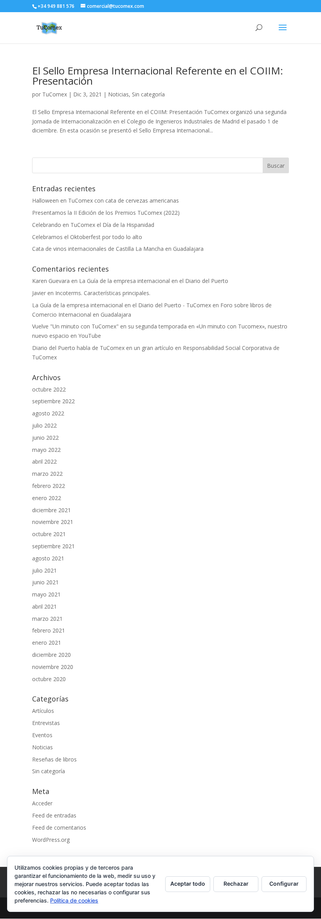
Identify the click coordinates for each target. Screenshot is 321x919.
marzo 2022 (47, 473)
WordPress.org (51, 839)
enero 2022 (46, 498)
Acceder (42, 803)
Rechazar (236, 883)
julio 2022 (44, 425)
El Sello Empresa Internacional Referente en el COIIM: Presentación (157, 75)
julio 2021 (44, 570)
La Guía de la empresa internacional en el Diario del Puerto (153, 281)
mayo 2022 (46, 449)
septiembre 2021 (53, 546)
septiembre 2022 (53, 401)
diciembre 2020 (51, 654)
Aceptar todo (187, 883)
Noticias (118, 94)
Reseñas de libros (54, 759)
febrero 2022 (48, 485)
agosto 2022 (48, 413)
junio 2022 (45, 437)
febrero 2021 (48, 630)
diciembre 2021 (51, 510)
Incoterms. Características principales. (102, 293)
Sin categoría (148, 94)
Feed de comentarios (59, 827)
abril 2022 (44, 461)
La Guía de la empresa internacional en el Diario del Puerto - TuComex (121, 305)
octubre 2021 (49, 534)
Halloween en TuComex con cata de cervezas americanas (105, 200)
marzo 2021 (47, 618)
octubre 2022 (49, 389)
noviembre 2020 (52, 667)
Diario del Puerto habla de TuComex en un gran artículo (102, 348)
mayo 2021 (46, 594)
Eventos (42, 735)
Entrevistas (46, 723)
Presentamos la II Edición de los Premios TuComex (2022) (106, 212)
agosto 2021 (48, 558)
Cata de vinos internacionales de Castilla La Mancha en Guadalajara (118, 248)
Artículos (43, 710)
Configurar (284, 883)
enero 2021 (46, 642)
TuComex (54, 94)
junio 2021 (45, 582)
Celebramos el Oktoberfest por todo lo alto (87, 237)
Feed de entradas (54, 815)
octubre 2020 (49, 679)
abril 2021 (44, 606)
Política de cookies (74, 900)
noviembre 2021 (52, 522)
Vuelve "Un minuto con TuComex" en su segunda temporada (109, 326)
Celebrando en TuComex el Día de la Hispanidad (93, 224)
